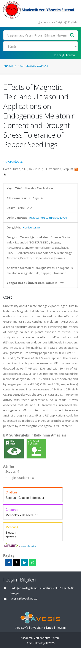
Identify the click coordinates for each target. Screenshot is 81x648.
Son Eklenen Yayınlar (34, 65)
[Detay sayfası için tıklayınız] (14, 448)
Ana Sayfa (10, 65)
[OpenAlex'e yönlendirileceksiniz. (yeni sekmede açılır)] (4, 174)
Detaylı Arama (64, 55)
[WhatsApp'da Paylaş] (32, 562)
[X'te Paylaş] (16, 562)
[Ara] (72, 35)
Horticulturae (31, 227)
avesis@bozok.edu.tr (24, 598)
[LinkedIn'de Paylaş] (24, 562)
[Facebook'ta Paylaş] (8, 562)
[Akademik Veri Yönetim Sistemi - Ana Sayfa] (12, 10)
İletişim (61, 628)
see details (28, 546)
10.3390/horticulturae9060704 (48, 218)
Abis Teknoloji (36, 643)
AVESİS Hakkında (42, 628)
